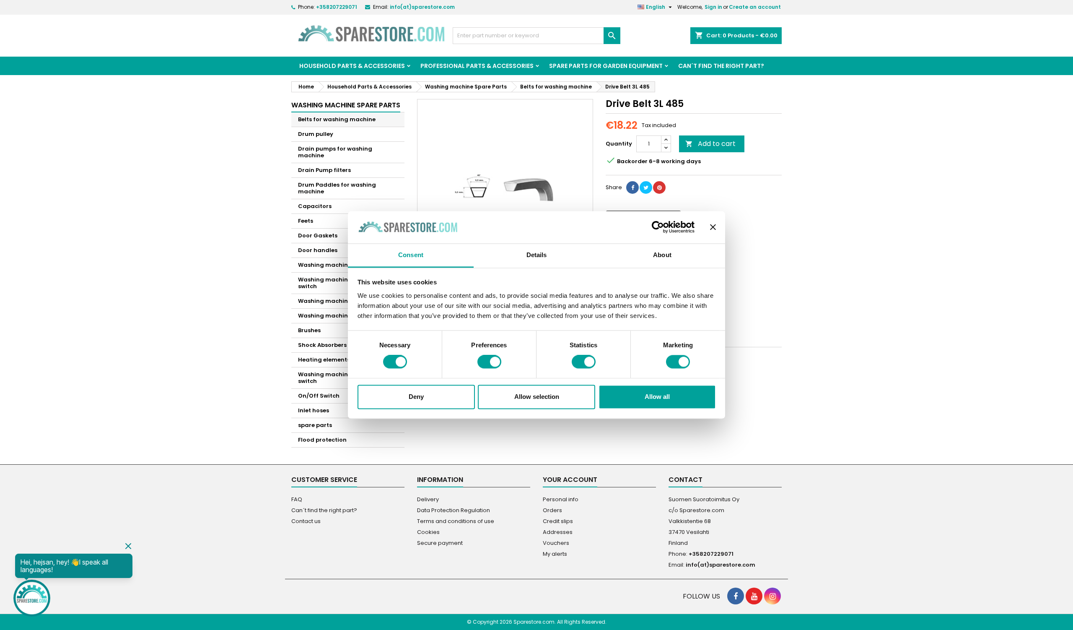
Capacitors (315, 206)
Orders (552, 510)
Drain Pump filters (324, 170)
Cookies (428, 532)
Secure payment (440, 543)
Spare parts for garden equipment (606, 66)
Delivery (428, 499)
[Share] (632, 187)
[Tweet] (646, 187)
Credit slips (558, 521)
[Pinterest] (659, 187)
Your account (570, 479)
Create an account (755, 6)
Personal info (560, 499)
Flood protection (322, 440)
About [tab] (662, 254)
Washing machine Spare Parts (345, 105)
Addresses (558, 532)
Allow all (657, 396)
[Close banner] (713, 227)
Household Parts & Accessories (352, 66)
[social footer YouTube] (754, 596)
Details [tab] (536, 254)
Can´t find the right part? (721, 66)
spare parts (315, 425)
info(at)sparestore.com (422, 6)
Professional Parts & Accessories (477, 66)
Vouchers (556, 543)
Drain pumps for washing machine (335, 152)
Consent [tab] (410, 254)
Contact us (306, 521)
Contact (685, 479)
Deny (416, 396)
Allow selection (536, 396)
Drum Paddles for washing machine (337, 188)
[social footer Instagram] (772, 596)
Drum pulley (315, 134)
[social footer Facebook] (735, 596)
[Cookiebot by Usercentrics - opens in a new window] (658, 227)
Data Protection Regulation (453, 510)
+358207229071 (336, 6)
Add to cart (710, 143)
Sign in (713, 6)
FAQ (296, 499)
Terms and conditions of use (455, 521)
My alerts (555, 554)
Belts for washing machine (337, 119)
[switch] (489, 362)
